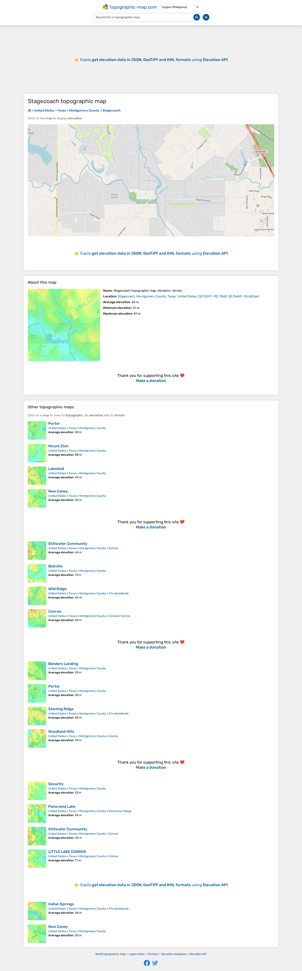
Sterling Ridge (61, 709)
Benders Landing (63, 664)
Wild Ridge (57, 589)
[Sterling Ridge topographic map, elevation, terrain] (37, 716)
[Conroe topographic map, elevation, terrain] (37, 618)
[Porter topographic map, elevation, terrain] (37, 430)
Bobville (55, 566)
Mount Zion (58, 446)
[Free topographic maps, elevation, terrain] (29, 110)
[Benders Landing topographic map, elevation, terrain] (37, 671)
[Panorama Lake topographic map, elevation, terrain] (37, 813)
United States (57, 428)
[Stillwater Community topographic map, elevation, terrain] (37, 550)
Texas (73, 428)
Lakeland (56, 468)
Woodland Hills (61, 731)
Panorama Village (120, 811)
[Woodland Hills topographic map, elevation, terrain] (37, 738)
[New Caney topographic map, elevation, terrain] (37, 498)
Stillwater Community (67, 543)
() (188, 296)
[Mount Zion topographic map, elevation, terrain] (37, 453)
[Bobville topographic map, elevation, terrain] (37, 573)
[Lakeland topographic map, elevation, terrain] (37, 475)
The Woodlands (119, 593)
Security (55, 784)
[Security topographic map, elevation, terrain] (37, 791)
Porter (54, 423)
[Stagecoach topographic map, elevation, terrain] (64, 325)
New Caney (58, 491)
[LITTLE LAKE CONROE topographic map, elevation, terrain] (37, 858)
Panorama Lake (61, 806)
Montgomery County (92, 428)
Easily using (154, 59)
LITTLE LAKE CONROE (67, 851)
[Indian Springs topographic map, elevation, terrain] (37, 911)
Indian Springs (61, 904)
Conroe (113, 548)
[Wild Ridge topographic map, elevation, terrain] (37, 596)
